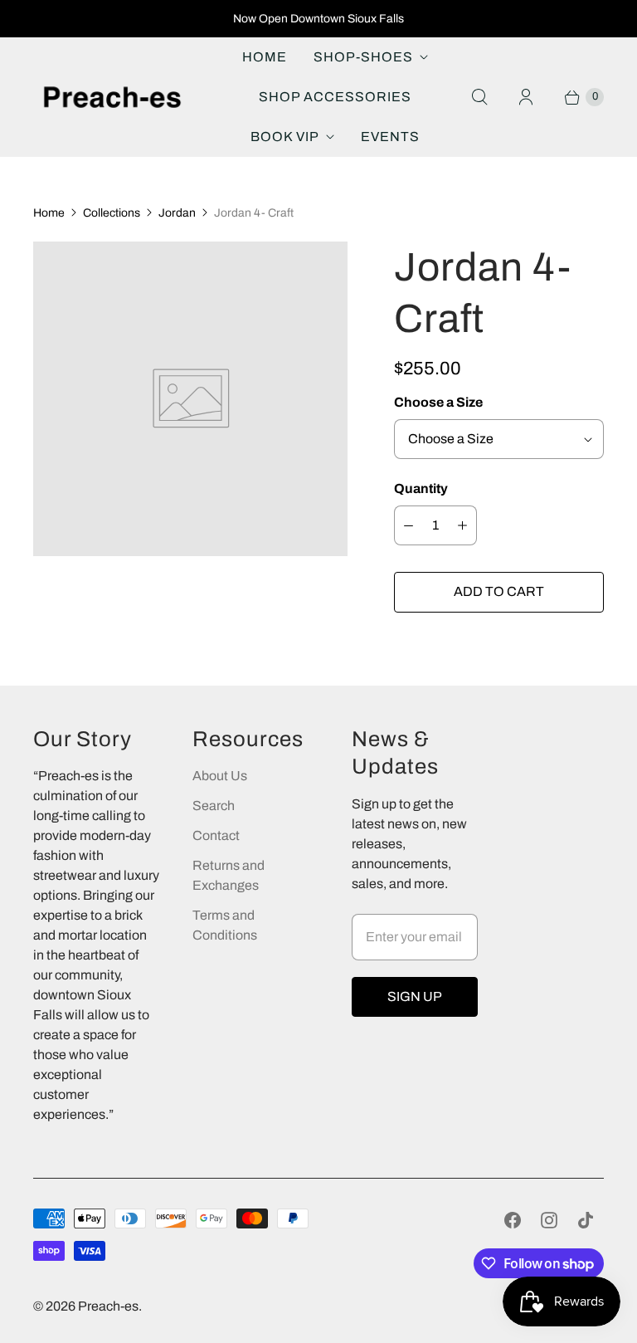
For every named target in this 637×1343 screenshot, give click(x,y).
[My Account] (526, 97)
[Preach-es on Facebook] (512, 1220)
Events (390, 136)
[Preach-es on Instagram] (549, 1220)
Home (264, 57)
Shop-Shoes (363, 57)
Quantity (421, 488)
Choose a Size (438, 402)
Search (213, 805)
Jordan (177, 213)
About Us (219, 776)
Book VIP (284, 136)
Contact (216, 835)
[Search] (479, 97)
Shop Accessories (335, 97)
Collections (111, 213)
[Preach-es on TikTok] (585, 1220)
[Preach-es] (112, 97)
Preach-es (108, 1306)
